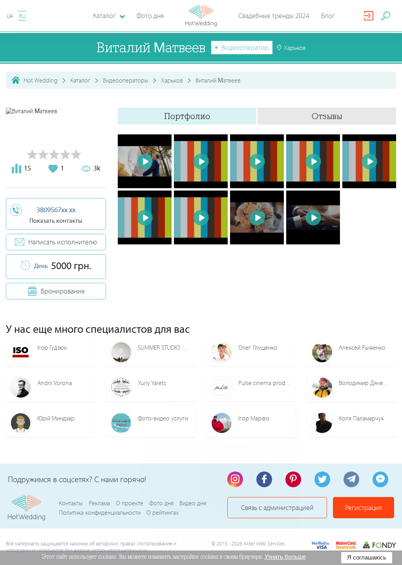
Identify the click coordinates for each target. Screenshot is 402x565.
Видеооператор (245, 47)
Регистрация (363, 507)
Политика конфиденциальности (100, 512)
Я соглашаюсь (366, 557)
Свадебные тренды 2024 (273, 15)
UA (10, 16)
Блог (328, 15)
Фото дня (150, 15)
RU (22, 16)
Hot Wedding (41, 80)
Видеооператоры (125, 80)
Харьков (172, 80)
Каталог (80, 80)
